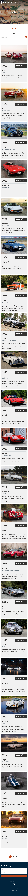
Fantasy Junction (8, 2)
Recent (14, 28)
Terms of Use (14, 890)
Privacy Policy (14, 892)
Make (14, 31)
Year (14, 33)
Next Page (15, 856)
